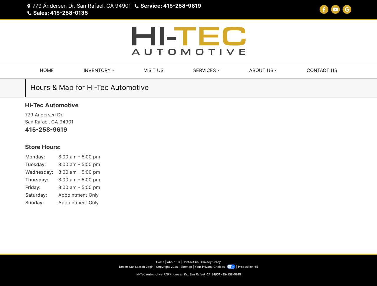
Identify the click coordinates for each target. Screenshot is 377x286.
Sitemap (186, 266)
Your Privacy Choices (210, 266)
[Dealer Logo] (188, 40)
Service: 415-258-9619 (170, 6)
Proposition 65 (248, 266)
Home (160, 262)
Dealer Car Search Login (136, 266)
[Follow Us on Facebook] (324, 9)
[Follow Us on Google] (347, 9)
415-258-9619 (46, 129)
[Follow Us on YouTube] (335, 9)
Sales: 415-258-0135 (60, 13)
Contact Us (191, 262)
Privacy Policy (211, 262)
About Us (173, 262)
